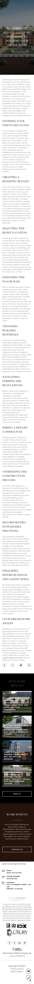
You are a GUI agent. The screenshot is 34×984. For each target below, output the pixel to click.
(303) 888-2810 (12, 878)
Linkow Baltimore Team (12, 658)
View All (17, 794)
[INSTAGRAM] (14, 943)
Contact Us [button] (17, 849)
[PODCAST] (25, 943)
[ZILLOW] (19, 943)
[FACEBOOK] (9, 943)
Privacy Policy (17, 969)
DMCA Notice (17, 971)
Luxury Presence (17, 956)
